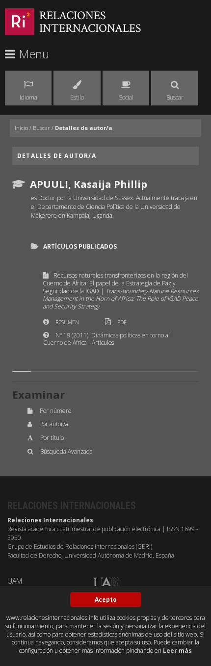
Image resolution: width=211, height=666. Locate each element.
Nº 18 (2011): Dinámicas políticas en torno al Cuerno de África (106, 339)
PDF (121, 322)
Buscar (41, 127)
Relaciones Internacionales (90, 22)
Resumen (67, 322)
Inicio (21, 127)
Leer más (177, 650)
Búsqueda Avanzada (66, 451)
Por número (55, 411)
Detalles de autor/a (83, 127)
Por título (52, 438)
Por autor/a (53, 424)
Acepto (106, 599)
